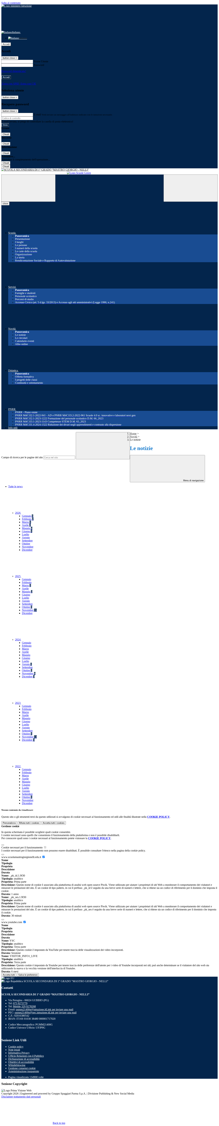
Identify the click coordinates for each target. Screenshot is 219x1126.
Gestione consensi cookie (22, 1068)
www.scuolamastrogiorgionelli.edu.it (21, 857)
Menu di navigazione (193, 480)
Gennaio (27, 515)
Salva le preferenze (27, 975)
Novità (133, 436)
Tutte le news (15, 486)
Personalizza (9, 823)
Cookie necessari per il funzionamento (22, 847)
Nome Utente (41, 61)
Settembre (27, 540)
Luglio (25, 534)
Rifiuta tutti (29, 823)
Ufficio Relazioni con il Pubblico (26, 1055)
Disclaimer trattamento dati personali (21, 1096)
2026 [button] (18, 512)
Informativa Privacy (19, 1052)
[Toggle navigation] (28, 188)
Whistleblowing (16, 1065)
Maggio (27, 528)
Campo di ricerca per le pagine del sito (22, 457)
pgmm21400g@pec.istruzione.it (45, 1012)
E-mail (37, 114)
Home (133, 433)
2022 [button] (18, 766)
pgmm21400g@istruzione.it (44, 1009)
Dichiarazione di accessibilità (24, 1058)
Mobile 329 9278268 (24, 1006)
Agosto (26, 537)
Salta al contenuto (11, 2)
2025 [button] (18, 576)
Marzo (26, 522)
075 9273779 (20, 1003)
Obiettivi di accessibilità (21, 1062)
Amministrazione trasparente (23, 1071)
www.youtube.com (12, 922)
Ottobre (26, 543)
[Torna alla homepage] (109, 169)
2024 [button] (18, 639)
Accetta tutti (54, 823)
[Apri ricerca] (191, 188)
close (5, 203)
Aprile (26, 525)
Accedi (6, 44)
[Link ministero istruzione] (16, 5)
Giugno (27, 531)
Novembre (27, 546)
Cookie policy (15, 1046)
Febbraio (28, 519)
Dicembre (27, 549)
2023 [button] (18, 702)
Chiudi (6, 134)
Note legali (14, 1049)
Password (39, 65)
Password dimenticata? (13, 71)
